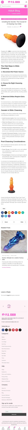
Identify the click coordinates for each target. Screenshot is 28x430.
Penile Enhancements (6, 346)
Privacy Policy (5, 376)
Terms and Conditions (6, 374)
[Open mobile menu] (2, 2)
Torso (3, 358)
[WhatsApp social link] (22, 212)
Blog (3, 392)
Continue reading (6, 267)
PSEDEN (9, 27)
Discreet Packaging (6, 397)
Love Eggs (4, 341)
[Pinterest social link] (12, 212)
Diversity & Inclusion (6, 390)
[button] (3, 306)
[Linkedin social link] (16, 212)
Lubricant (4, 360)
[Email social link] (9, 212)
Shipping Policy (5, 378)
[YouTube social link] (13, 330)
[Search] (25, 6)
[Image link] (9, 314)
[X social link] (5, 212)
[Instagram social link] (9, 330)
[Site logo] (14, 2)
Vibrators (4, 339)
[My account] (26, 2)
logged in (9, 295)
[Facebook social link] (2, 212)
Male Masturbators (6, 348)
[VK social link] (2, 216)
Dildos (3, 337)
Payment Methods (6, 395)
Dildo (4, 208)
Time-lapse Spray (5, 362)
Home (9, 13)
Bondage (4, 353)
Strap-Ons (4, 351)
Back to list (14, 222)
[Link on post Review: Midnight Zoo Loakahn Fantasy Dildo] (14, 241)
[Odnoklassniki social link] (19, 212)
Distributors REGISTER (7, 399)
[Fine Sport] (19, 306)
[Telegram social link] (5, 216)
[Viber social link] (9, 216)
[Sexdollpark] (9, 306)
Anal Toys (4, 344)
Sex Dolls (4, 355)
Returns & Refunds (6, 381)
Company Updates (16, 13)
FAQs (3, 369)
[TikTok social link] (20, 330)
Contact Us (4, 371)
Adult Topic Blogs (5, 255)
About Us (4, 388)
